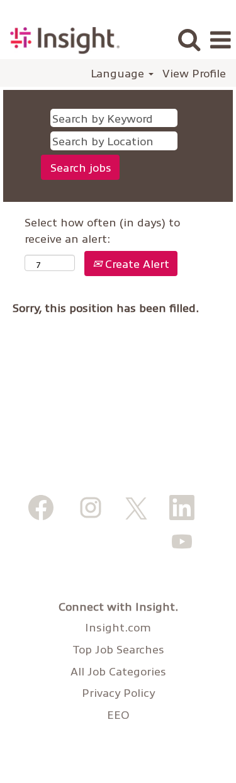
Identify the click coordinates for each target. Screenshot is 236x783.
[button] (220, 41)
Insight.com (118, 627)
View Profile (194, 73)
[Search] (189, 40)
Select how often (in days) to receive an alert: (102, 229)
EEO (118, 714)
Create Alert (135, 263)
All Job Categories (118, 671)
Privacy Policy (118, 692)
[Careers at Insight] (60, 39)
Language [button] (119, 73)
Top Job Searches (118, 649)
